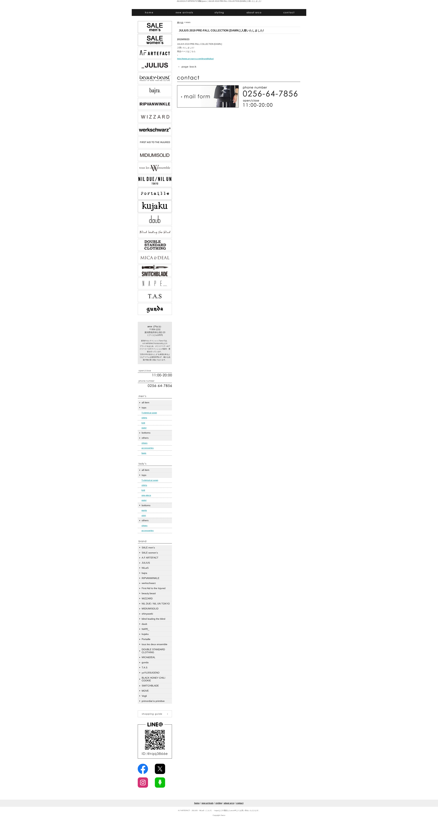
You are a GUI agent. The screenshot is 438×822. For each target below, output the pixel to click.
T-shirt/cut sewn (149, 413)
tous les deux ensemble (154, 644)
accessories (147, 448)
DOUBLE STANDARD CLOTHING (153, 651)
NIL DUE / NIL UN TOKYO (156, 603)
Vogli (144, 696)
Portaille (146, 639)
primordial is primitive (153, 701)
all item (145, 402)
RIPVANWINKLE (150, 578)
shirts (144, 418)
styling (218, 803)
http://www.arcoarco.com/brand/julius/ (195, 59)
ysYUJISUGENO (150, 672)
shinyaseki (147, 613)
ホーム (180, 22)
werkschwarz (149, 583)
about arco (229, 803)
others (145, 437)
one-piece (146, 495)
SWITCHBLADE (150, 685)
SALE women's (150, 552)
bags (143, 453)
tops (144, 407)
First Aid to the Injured (153, 588)
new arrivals (208, 803)
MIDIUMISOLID (150, 608)
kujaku (145, 634)
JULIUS (146, 562)
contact (239, 803)
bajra (144, 573)
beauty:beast (149, 593)
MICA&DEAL (148, 657)
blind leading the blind (153, 618)
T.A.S (144, 667)
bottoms (146, 432)
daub (144, 624)
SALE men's (148, 547)
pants (144, 510)
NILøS (145, 568)
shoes (144, 443)
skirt (143, 515)
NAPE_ (145, 629)
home (197, 803)
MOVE (145, 690)
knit (143, 423)
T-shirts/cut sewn (149, 480)
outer (144, 428)
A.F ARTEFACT (150, 557)
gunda (145, 662)
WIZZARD (147, 598)
